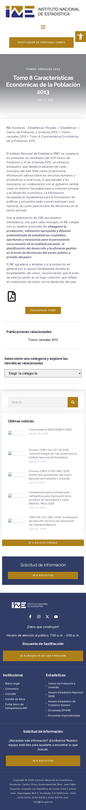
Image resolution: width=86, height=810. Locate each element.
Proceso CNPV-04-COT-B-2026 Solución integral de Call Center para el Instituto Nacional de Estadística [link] (53, 453)
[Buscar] (73, 402)
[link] (80, 36)
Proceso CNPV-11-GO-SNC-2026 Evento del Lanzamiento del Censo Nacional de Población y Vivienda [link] (50, 475)
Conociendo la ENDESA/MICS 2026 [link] (50, 429)
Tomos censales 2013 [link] (43, 69)
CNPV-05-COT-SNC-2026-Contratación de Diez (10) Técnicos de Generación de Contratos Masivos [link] (53, 521)
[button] (43, 27)
